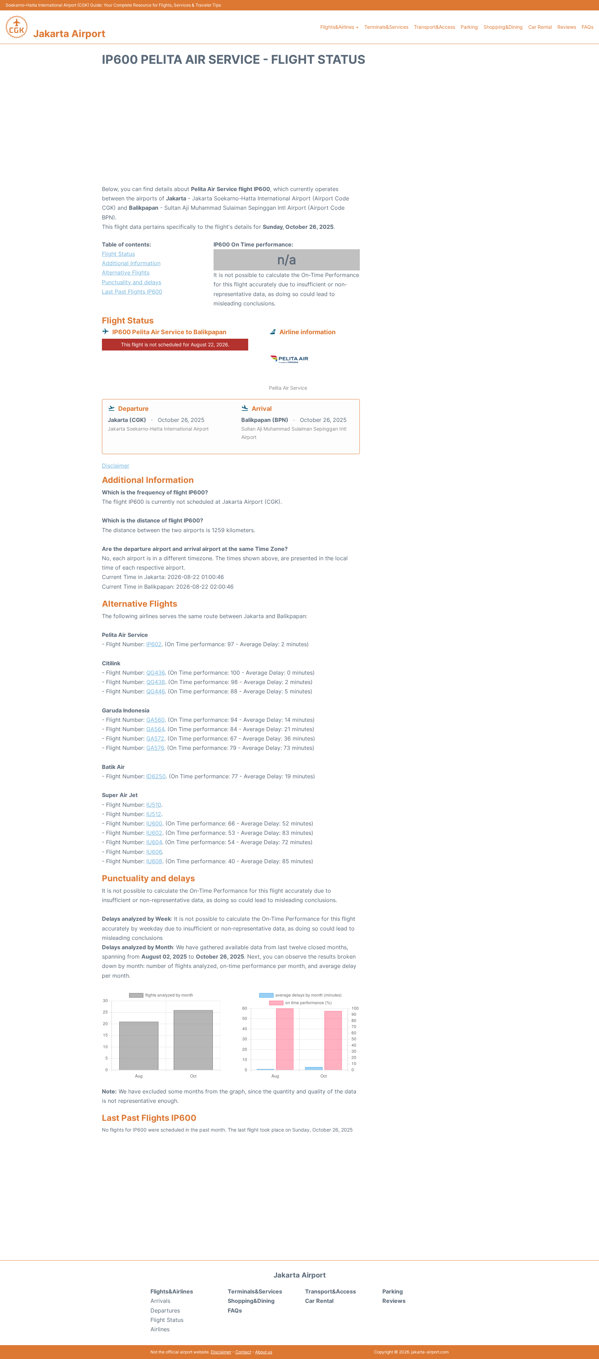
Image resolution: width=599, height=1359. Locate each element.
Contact (243, 1351)
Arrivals (160, 1300)
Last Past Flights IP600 (132, 291)
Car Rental (540, 27)
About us (263, 1351)
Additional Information (131, 263)
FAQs (587, 27)
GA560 (155, 719)
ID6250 (156, 776)
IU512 (153, 814)
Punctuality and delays (131, 282)
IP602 (154, 644)
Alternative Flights (125, 272)
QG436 (155, 672)
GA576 (155, 747)
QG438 (155, 681)
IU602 (154, 832)
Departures (165, 1310)
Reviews (566, 27)
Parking (469, 27)
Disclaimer (221, 1351)
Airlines (160, 1329)
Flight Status (118, 253)
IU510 (153, 804)
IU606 (154, 851)
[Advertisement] (299, 129)
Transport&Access (434, 27)
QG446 (155, 691)
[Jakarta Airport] (17, 27)
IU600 (154, 823)
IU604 (154, 842)
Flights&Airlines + (339, 27)
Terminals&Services (386, 27)
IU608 (154, 861)
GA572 (155, 738)
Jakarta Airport (69, 33)
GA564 (155, 729)
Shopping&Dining (503, 27)
